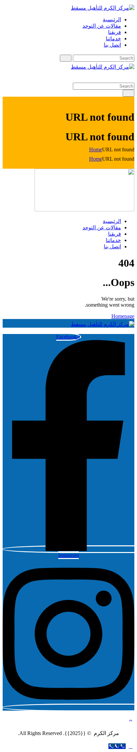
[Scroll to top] (130, 746)
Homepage (122, 316)
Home (95, 149)
